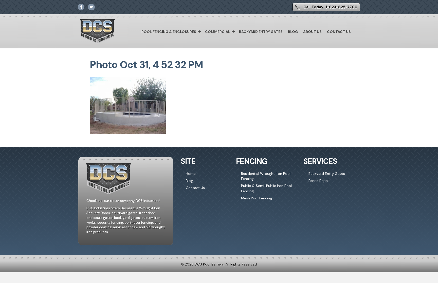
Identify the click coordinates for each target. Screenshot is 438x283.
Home (191, 173)
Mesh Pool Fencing (256, 198)
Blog (293, 31)
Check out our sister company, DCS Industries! (123, 201)
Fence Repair (319, 180)
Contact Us (339, 31)
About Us (312, 31)
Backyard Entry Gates (261, 31)
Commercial (217, 31)
